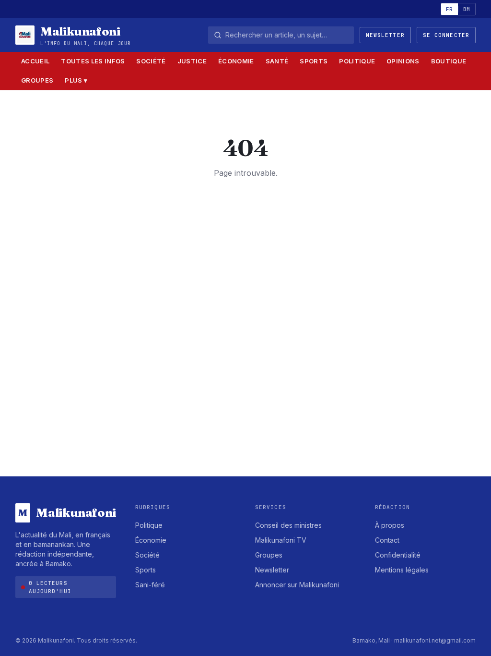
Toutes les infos (93, 61)
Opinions (403, 61)
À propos (389, 525)
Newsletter (385, 35)
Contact (387, 540)
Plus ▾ (76, 80)
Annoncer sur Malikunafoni (297, 585)
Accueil (35, 61)
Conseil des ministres (288, 525)
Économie (236, 61)
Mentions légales (402, 570)
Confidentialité (398, 555)
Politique (357, 61)
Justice (192, 61)
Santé (277, 61)
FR (449, 9)
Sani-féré (150, 585)
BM (466, 9)
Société (150, 61)
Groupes (37, 80)
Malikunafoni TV (280, 540)
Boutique (449, 61)
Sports (313, 61)
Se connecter (446, 35)
